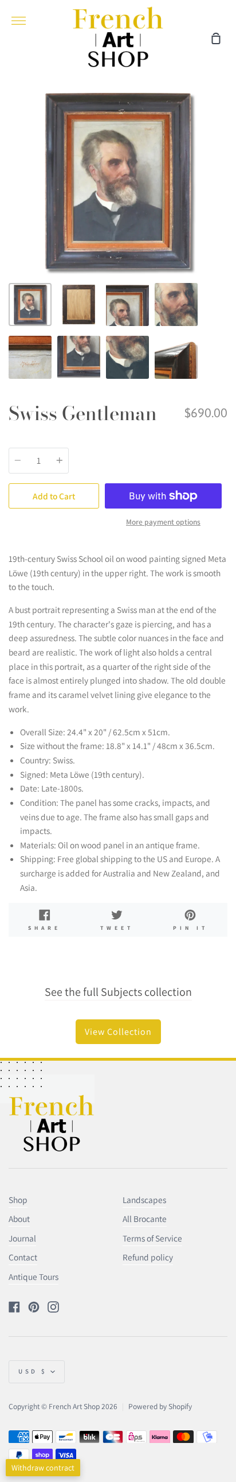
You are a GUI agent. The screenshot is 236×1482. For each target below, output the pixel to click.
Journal (22, 1238)
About (19, 1218)
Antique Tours (33, 1276)
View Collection (118, 1032)
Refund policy (148, 1257)
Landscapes (144, 1199)
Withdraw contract (42, 1467)
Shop (18, 1199)
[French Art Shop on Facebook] (14, 1307)
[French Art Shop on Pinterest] (34, 1307)
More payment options (163, 522)
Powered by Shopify (160, 1406)
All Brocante (145, 1218)
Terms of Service (152, 1238)
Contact (23, 1257)
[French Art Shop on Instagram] (53, 1307)
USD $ (33, 1371)
